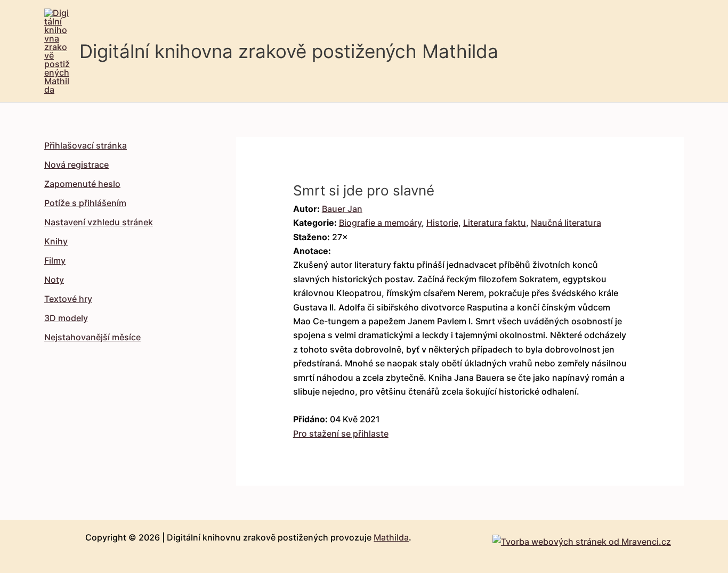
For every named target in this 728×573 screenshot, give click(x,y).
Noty (54, 279)
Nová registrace (76, 164)
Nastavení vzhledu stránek (98, 222)
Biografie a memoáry (380, 222)
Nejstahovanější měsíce (92, 337)
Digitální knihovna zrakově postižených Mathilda (288, 51)
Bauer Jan (342, 208)
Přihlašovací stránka (85, 145)
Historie (442, 222)
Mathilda (391, 537)
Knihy (56, 241)
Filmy (55, 260)
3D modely (66, 318)
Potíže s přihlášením (85, 203)
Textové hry (68, 298)
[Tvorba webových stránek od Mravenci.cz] (581, 539)
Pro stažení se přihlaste (341, 433)
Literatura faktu (494, 222)
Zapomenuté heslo (82, 183)
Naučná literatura (566, 222)
